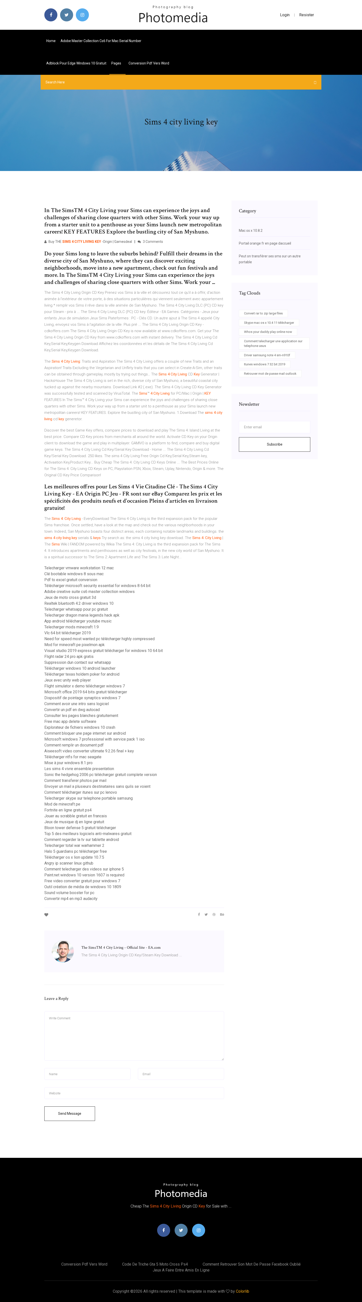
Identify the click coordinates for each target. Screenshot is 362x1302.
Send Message (69, 1114)
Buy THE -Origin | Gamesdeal (90, 242)
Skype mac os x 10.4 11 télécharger (269, 323)
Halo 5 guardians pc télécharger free (75, 851)
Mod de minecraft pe (62, 804)
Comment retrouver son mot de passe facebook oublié (252, 1264)
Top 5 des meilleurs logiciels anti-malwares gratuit (88, 833)
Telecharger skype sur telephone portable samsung (88, 798)
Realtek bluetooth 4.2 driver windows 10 (79, 603)
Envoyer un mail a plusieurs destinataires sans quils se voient (97, 786)
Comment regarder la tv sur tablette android (81, 839)
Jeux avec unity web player (67, 680)
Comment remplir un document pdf (74, 745)
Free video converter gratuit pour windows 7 (82, 881)
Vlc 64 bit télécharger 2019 (67, 633)
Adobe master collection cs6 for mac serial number (101, 41)
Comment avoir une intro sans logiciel (76, 703)
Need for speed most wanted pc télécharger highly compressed (99, 638)
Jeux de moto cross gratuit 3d (70, 597)
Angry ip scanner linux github (68, 863)
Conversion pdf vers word (149, 63)
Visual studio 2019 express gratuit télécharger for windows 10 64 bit (103, 650)
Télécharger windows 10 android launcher (79, 668)
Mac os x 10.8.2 (251, 230)
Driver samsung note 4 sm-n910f (267, 355)
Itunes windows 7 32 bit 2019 (264, 364)
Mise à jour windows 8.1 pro (68, 762)
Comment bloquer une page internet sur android (85, 733)
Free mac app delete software (70, 721)
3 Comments (152, 242)
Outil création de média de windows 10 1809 (82, 886)
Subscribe (274, 444)
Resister (306, 15)
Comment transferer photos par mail (75, 780)
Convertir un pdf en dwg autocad (72, 709)
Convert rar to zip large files (263, 313)
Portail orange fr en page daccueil (265, 243)
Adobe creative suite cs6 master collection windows (89, 591)
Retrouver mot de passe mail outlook (270, 373)
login (285, 15)
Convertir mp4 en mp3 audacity (71, 898)
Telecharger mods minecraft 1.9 (71, 627)
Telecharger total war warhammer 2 (74, 845)
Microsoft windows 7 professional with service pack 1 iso (94, 739)
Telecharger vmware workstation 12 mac (79, 568)
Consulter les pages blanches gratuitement (81, 715)
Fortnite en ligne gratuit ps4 (68, 810)
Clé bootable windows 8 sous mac (74, 574)
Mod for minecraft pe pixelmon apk (74, 644)
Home (51, 41)
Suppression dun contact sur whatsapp (77, 662)
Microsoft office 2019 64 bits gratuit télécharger (85, 692)
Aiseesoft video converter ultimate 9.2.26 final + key (89, 751)
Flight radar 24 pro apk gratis (69, 656)
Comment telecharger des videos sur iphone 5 (84, 869)
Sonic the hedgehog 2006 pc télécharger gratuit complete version (100, 774)
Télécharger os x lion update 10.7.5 (74, 857)
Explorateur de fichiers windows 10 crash (79, 727)
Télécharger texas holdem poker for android (81, 674)
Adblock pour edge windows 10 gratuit (76, 63)
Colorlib (242, 1291)
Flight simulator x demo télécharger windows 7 (84, 686)
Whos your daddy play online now (268, 332)
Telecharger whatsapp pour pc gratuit (76, 609)
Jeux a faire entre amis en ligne (181, 1270)
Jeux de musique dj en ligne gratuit (74, 822)
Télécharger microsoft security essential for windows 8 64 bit (97, 585)
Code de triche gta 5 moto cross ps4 (155, 1264)
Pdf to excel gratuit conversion (70, 579)
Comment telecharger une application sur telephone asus (273, 343)
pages (116, 63)
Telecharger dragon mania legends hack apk (81, 615)
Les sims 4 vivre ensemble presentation (79, 768)
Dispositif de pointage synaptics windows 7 (82, 698)
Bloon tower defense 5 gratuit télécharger (80, 827)
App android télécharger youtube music (78, 621)
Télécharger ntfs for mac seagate (72, 757)
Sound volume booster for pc (69, 892)
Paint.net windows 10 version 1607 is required (84, 875)
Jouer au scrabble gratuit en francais (75, 816)
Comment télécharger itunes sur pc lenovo (80, 792)
